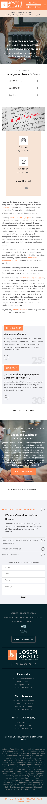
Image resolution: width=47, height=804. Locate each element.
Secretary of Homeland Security (31, 278)
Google (17, 664)
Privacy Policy (36, 789)
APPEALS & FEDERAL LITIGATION (20, 509)
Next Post (11, 368)
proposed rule (7, 207)
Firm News (17, 621)
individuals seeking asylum (20, 217)
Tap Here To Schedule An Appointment (23, 800)
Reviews (30, 617)
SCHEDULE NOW (22, 471)
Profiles (14, 613)
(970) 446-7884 (26, 726)
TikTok (34, 664)
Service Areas (11, 617)
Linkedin (21, 664)
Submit (23, 597)
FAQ (22, 617)
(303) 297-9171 (29, 12)
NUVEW (9, 789)
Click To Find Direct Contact (23, 15)
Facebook (12, 664)
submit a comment (19, 310)
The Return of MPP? (15, 334)
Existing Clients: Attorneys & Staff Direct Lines (23, 738)
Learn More (6, 357)
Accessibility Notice (21, 789)
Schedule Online (33, 7)
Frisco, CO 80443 (23, 722)
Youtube (25, 664)
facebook (20, 188)
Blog (38, 617)
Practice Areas (28, 613)
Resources (28, 787)
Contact (29, 621)
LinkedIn (26, 188)
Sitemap (37, 787)
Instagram (30, 664)
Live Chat (33, 3)
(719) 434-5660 (26, 707)
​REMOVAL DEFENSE (11, 554)
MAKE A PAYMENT (22, 639)
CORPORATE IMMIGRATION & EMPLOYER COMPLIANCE (20, 541)
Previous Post (13, 328)
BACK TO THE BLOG (22, 410)
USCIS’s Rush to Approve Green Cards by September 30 (21, 376)
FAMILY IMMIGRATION (12, 549)
